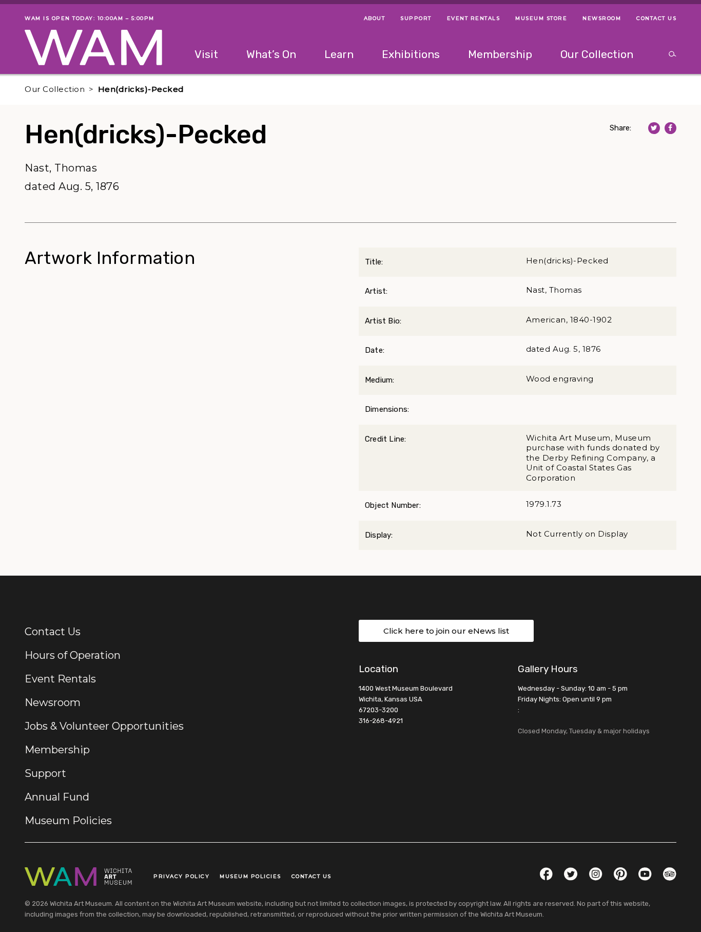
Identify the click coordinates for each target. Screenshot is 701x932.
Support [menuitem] (416, 18)
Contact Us (53, 631)
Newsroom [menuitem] (601, 18)
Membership (57, 750)
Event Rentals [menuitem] (473, 18)
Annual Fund (57, 797)
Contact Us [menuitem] (656, 18)
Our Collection (55, 89)
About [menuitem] (374, 18)
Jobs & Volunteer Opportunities (104, 726)
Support (45, 773)
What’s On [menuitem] (271, 54)
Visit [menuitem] (206, 54)
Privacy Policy (181, 876)
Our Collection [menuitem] (596, 54)
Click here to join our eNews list (446, 631)
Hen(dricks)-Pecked (141, 89)
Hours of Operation (73, 655)
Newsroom (53, 702)
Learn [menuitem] (339, 54)
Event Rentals (60, 679)
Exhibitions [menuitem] (411, 54)
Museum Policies (68, 820)
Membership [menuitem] (500, 54)
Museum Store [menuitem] (541, 18)
